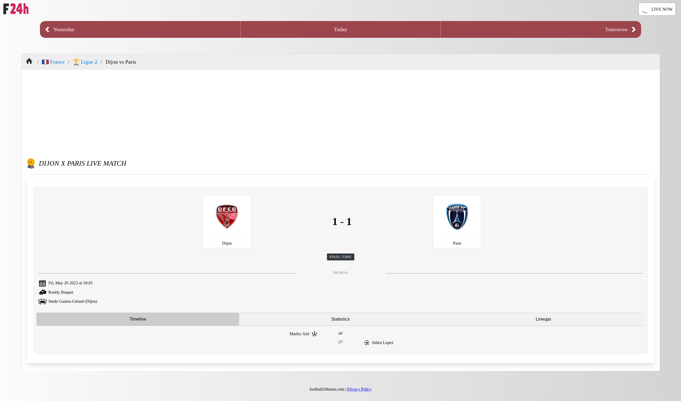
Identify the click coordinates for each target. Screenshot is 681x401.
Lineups (543, 319)
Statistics (340, 319)
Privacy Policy (359, 389)
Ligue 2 (89, 62)
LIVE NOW (662, 9)
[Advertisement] (340, 112)
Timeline (138, 319)
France (57, 62)
